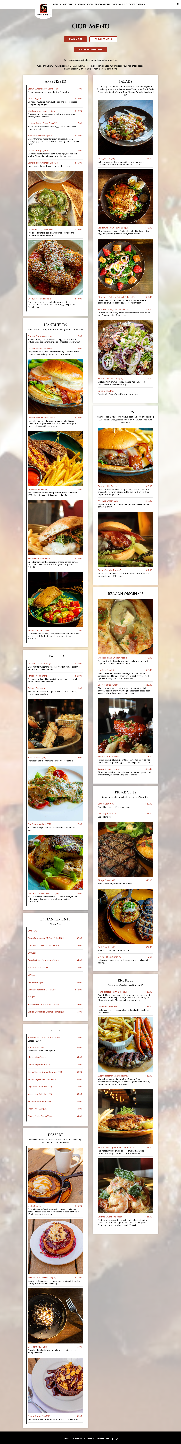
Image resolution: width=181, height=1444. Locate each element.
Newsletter (103, 1438)
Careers (77, 1438)
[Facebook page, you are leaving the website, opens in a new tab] (174, 4)
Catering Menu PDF (88, 50)
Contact (89, 1438)
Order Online (119, 4)
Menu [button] (56, 4)
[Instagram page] (117, 1439)
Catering (68, 4)
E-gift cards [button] (136, 4)
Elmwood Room (84, 4)
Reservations (102, 4)
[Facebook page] (113, 1439)
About (67, 1438)
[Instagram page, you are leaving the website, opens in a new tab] (178, 4)
